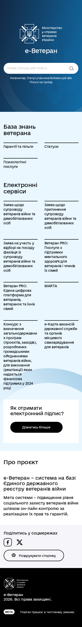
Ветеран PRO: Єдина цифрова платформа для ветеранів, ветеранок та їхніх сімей (19, 297)
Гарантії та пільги (18, 146)
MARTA (50, 286)
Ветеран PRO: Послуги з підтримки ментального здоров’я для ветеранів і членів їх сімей (59, 256)
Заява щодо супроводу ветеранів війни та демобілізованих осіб (19, 214)
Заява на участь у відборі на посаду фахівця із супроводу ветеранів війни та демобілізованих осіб (19, 256)
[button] (8, 542)
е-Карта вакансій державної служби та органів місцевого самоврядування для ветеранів (60, 335)
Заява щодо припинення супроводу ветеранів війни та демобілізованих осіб (60, 216)
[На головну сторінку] (41, 33)
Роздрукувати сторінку (37, 556)
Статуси (51, 146)
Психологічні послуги (14, 164)
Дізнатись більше (36, 427)
